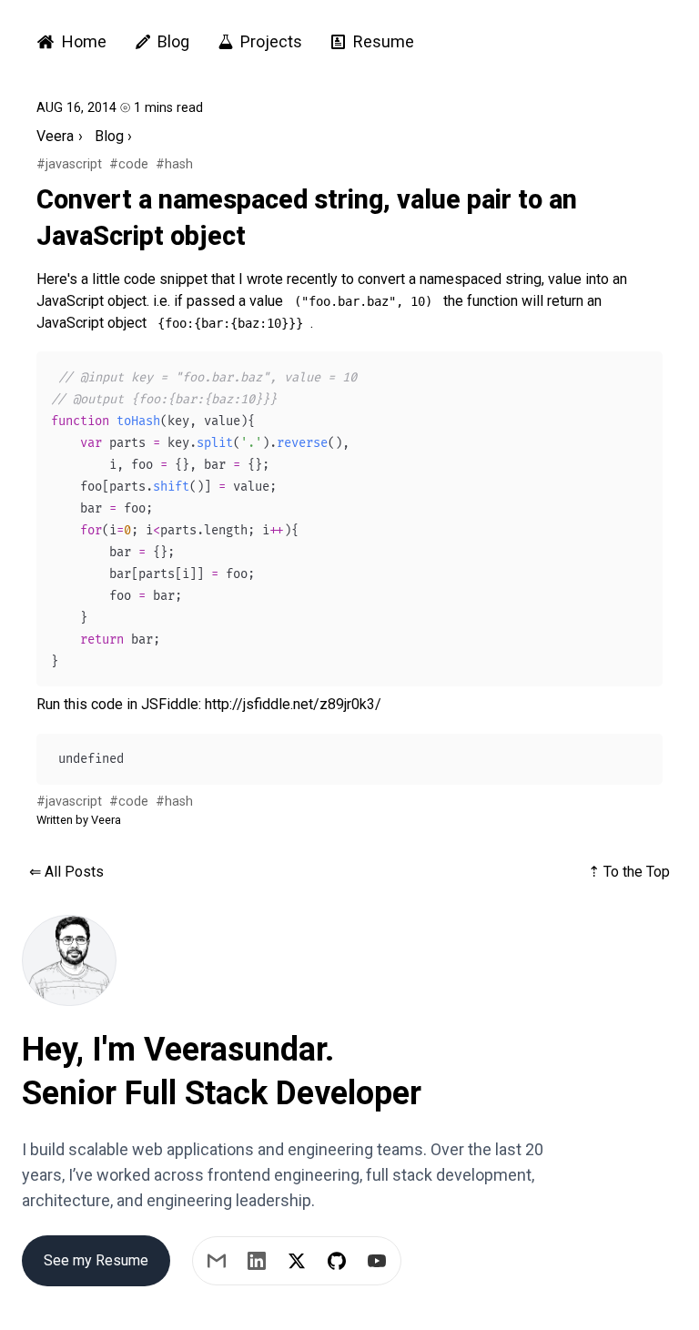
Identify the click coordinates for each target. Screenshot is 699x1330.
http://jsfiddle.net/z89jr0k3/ (293, 704)
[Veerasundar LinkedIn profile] (257, 1261)
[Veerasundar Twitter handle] (297, 1261)
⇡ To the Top (629, 871)
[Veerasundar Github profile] (337, 1261)
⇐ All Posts (66, 871)
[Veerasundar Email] (217, 1261)
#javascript (69, 164)
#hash (174, 164)
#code (128, 164)
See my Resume (96, 1260)
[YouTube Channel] (377, 1261)
